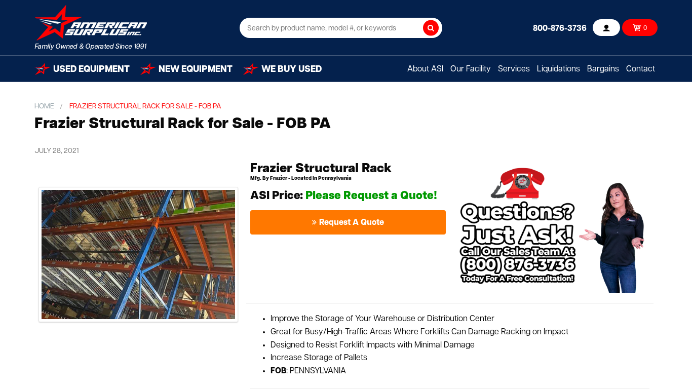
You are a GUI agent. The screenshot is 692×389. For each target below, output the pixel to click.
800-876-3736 (560, 29)
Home (44, 106)
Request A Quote (351, 223)
